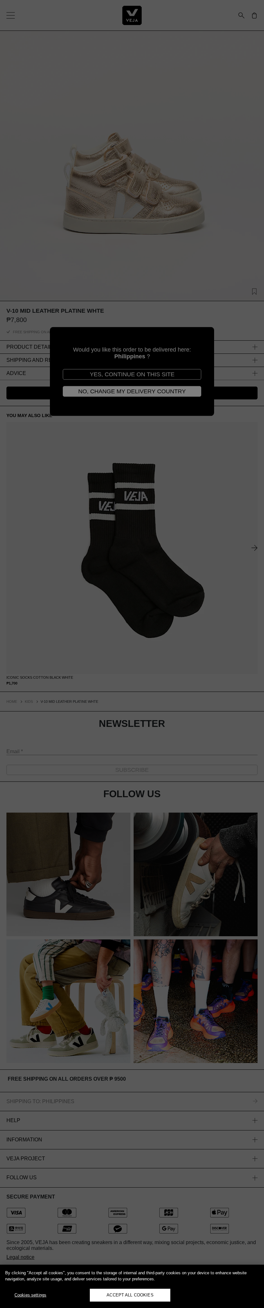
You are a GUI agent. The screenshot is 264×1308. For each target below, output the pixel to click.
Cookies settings (30, 1295)
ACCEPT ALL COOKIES (130, 1295)
